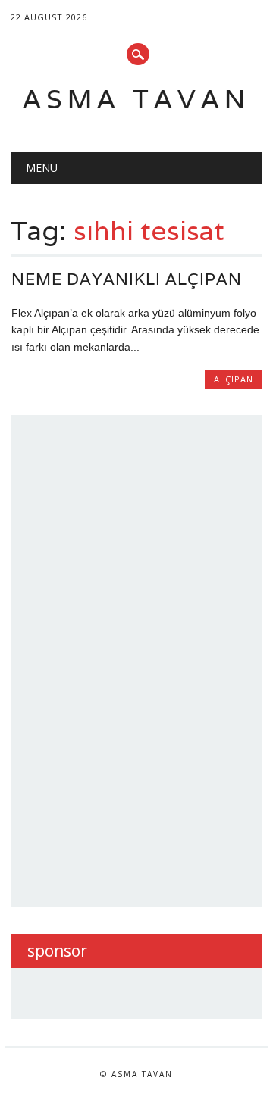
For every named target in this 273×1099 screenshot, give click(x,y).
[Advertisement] (141, 659)
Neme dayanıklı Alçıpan (126, 279)
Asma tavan (136, 99)
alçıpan (233, 379)
